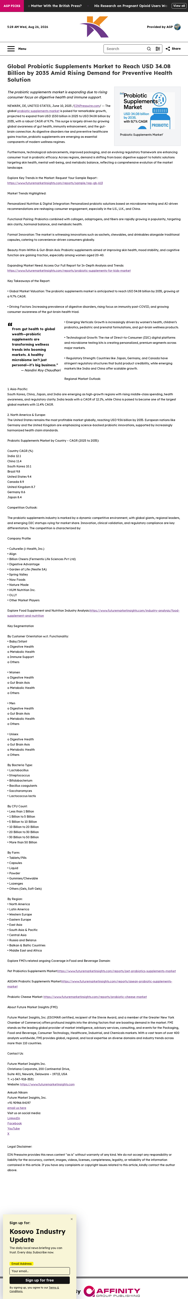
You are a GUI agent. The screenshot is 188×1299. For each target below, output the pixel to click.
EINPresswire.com (87, 106)
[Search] (148, 49)
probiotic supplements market (38, 111)
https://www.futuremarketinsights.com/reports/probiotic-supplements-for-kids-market (69, 270)
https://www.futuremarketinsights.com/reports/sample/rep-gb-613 (55, 183)
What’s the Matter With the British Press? (47, 6)
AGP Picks (12, 6)
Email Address (21, 1264)
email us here (16, 1108)
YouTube (13, 1128)
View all (179, 6)
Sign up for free (40, 1280)
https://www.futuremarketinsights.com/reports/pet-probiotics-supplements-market (116, 971)
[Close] (71, 1219)
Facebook (14, 1123)
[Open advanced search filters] (157, 49)
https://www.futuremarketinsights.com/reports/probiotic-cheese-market (95, 997)
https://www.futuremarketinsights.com (47, 1084)
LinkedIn (13, 1118)
